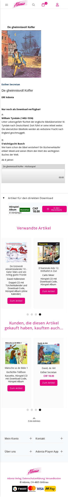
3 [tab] (36, 314)
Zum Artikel (16, 300)
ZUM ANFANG (34, 421)
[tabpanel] (16, 271)
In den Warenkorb (56, 209)
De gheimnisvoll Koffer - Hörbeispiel (19, 166)
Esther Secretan (11, 84)
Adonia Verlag (14, 478)
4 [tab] (40, 314)
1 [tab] (28, 314)
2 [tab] (32, 314)
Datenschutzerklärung (33, 478)
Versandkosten (53, 478)
